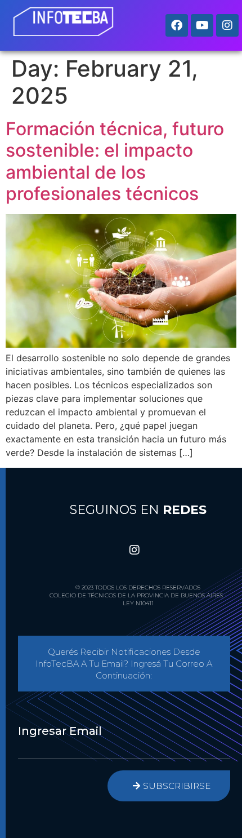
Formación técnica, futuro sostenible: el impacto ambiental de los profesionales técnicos (115, 161)
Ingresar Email (60, 731)
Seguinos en (138, 509)
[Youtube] (202, 25)
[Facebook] (176, 25)
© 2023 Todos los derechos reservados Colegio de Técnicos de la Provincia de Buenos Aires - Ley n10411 (138, 595)
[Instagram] (227, 25)
